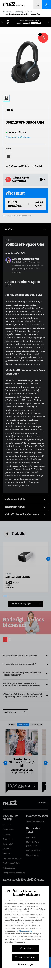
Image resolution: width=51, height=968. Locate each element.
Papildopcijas (27, 964)
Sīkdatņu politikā (25, 931)
